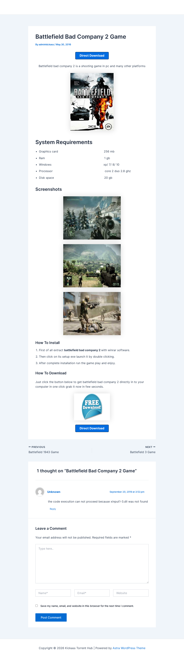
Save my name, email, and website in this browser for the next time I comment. (87, 605)
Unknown (53, 492)
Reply (53, 508)
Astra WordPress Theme (129, 648)
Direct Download (92, 55)
